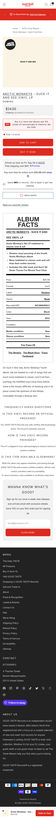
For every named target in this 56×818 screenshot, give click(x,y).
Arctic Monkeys (18, 94)
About (6, 592)
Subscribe (28, 532)
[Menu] (4, 4)
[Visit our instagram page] (10, 688)
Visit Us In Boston (38, 14)
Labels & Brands (11, 602)
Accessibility (9, 643)
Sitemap (7, 648)
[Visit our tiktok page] (30, 688)
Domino (8, 101)
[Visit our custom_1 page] (50, 688)
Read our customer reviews (15, 205)
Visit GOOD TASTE (12, 576)
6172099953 (9, 664)
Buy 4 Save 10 (10, 571)
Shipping (9, 112)
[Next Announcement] (51, 14)
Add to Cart (44, 813)
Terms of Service (11, 638)
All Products (9, 566)
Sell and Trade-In (11, 586)
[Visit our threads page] (23, 688)
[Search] (46, 4)
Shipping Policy (11, 623)
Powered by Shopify (28, 799)
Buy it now (28, 152)
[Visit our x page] (43, 688)
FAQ (5, 612)
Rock (47, 299)
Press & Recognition (13, 597)
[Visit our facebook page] (4, 688)
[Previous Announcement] (5, 14)
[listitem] (28, 14)
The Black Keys (31, 352)
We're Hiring (9, 617)
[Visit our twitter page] (36, 688)
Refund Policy (10, 628)
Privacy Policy (10, 633)
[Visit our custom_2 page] (4, 694)
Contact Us (8, 607)
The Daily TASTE (11, 561)
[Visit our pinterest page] (17, 688)
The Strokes (14, 352)
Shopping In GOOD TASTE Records (21, 581)
